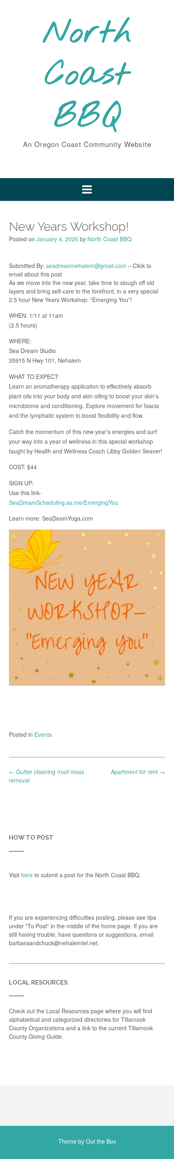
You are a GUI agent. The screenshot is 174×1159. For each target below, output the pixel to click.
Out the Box (101, 1141)
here (27, 875)
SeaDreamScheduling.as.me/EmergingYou (63, 502)
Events (43, 734)
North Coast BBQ (87, 76)
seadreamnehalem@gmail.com (86, 266)
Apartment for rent (138, 772)
